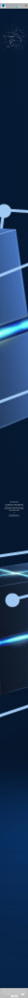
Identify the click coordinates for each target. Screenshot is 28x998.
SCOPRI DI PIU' (14, 517)
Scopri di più (14, 996)
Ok (22, 994)
